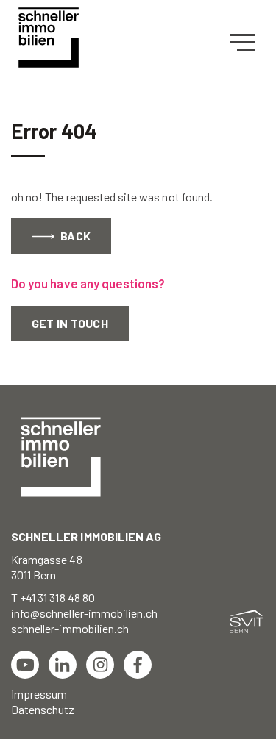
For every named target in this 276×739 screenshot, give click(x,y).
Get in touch (70, 323)
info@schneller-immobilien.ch (84, 613)
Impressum (39, 694)
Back (74, 236)
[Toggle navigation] (247, 42)
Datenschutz (43, 709)
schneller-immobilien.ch (70, 628)
